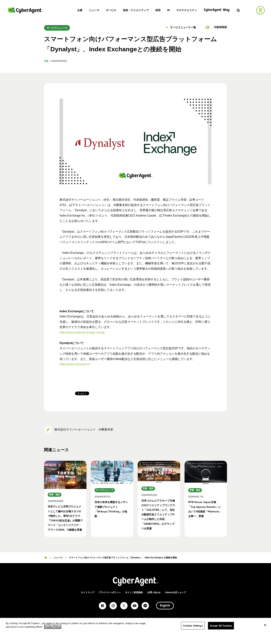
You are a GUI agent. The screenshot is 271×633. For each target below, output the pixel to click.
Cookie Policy (53, 626)
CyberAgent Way (217, 10)
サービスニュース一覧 (182, 27)
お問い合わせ (154, 592)
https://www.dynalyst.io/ (75, 364)
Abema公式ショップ (175, 592)
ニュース (94, 10)
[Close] (265, 625)
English (165, 605)
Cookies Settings (193, 625)
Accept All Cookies (221, 625)
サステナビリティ (186, 10)
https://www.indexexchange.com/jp (82, 332)
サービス (111, 10)
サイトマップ (87, 592)
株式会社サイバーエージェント (25, 10)
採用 (158, 10)
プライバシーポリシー (110, 592)
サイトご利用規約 (134, 592)
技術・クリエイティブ (136, 10)
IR (168, 10)
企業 (79, 10)
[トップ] (45, 557)
